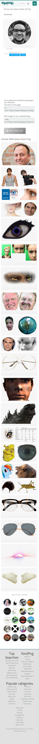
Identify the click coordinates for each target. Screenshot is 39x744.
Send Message (14, 55)
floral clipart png (11, 675)
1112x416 (5, 541)
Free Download (15, 131)
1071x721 (5, 400)
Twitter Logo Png (12, 689)
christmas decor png (11, 661)
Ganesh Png (19, 722)
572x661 (5, 441)
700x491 (5, 199)
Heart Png (12, 704)
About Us (27, 657)
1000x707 (5, 186)
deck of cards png (12, 663)
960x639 (5, 590)
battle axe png (11, 673)
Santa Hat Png (11, 691)
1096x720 (21, 493)
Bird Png (19, 713)
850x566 (19, 441)
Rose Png (12, 694)
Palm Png (27, 687)
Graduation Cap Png (27, 699)
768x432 (5, 517)
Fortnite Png (27, 704)
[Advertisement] (19, 77)
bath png (12, 668)
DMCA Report (27, 664)
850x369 (5, 375)
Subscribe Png (11, 687)
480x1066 (5, 334)
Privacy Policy (27, 666)
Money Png (19, 708)
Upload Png (27, 669)
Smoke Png (27, 694)
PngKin (12, 699)
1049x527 (5, 313)
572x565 (21, 334)
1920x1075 (19, 478)
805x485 (5, 425)
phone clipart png (11, 678)
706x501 (5, 215)
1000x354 (23, 199)
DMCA (23, 55)
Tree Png (27, 691)
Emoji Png (20, 717)
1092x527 (5, 289)
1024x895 (21, 461)
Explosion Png (27, 701)
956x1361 (5, 461)
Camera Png (27, 689)
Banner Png (19, 725)
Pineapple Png (19, 715)
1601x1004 (5, 565)
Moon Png (27, 696)
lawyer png (11, 665)
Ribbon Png (11, 696)
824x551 (5, 165)
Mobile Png (11, 701)
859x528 (5, 240)
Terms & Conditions (27, 661)
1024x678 (5, 493)
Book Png (19, 720)
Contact (27, 659)
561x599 (23, 186)
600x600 (27, 215)
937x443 (5, 264)
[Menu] (35, 3)
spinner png (12, 670)
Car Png (19, 710)
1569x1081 (21, 350)
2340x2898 (5, 478)
